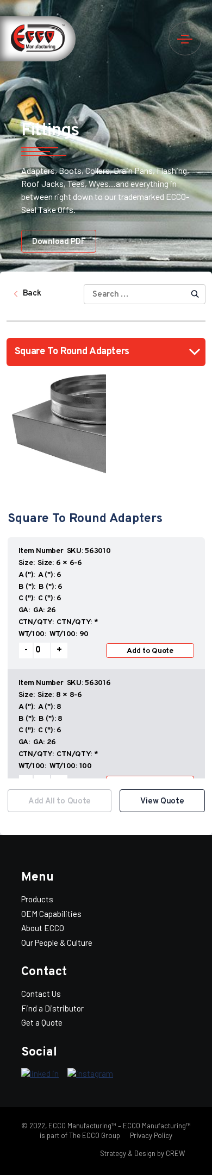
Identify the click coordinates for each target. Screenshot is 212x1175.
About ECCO (42, 928)
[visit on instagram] (90, 1074)
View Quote (162, 801)
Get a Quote (42, 1022)
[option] (106, 657)
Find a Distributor (52, 1008)
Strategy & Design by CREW (142, 1153)
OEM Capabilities (51, 914)
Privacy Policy (150, 1135)
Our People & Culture (56, 942)
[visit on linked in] (40, 1074)
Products (37, 899)
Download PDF (58, 242)
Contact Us (41, 993)
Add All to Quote (59, 801)
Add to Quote (150, 651)
